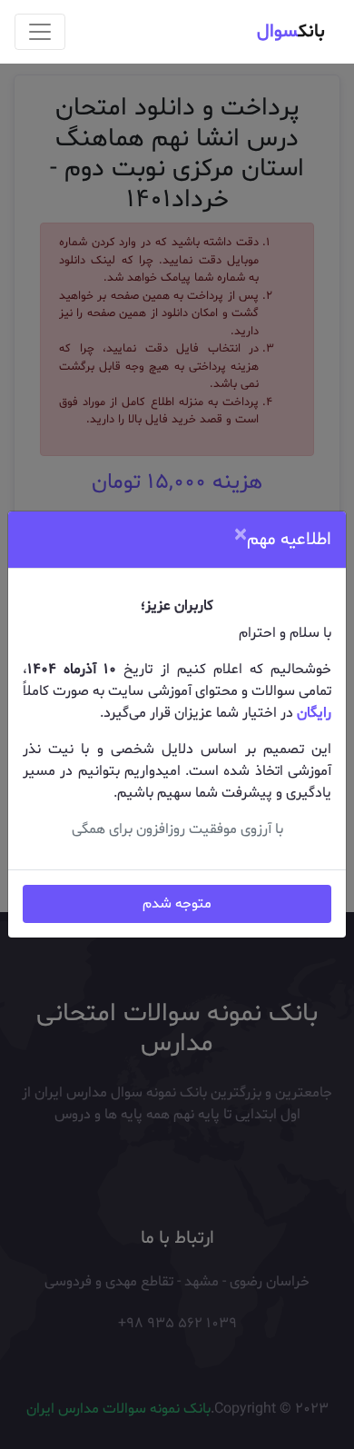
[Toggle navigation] (40, 32)
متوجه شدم (177, 904)
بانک (291, 32)
